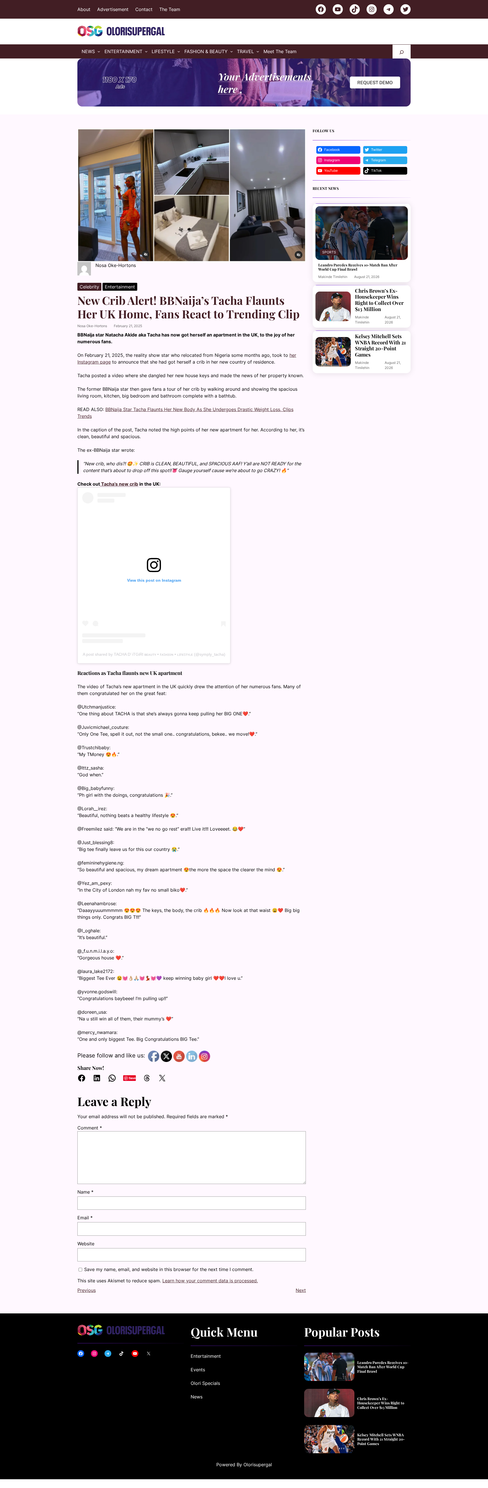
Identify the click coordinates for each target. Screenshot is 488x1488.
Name (85, 1192)
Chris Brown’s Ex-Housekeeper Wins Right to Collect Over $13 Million (379, 300)
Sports (329, 252)
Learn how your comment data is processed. (210, 1280)
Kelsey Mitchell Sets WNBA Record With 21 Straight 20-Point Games (380, 345)
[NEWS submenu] (98, 51)
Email (85, 1217)
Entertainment (120, 287)
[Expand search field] (402, 51)
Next (301, 1290)
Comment (89, 1128)
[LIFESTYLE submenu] (178, 51)
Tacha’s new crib (119, 484)
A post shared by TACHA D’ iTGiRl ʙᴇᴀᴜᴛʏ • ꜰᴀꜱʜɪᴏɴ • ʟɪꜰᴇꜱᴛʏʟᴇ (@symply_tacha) (154, 654)
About (83, 9)
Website (85, 1243)
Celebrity (89, 287)
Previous (86, 1290)
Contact (143, 9)
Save (132, 1078)
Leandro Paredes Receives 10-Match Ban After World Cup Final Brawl (357, 267)
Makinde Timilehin (332, 277)
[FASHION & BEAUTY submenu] (231, 51)
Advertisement (112, 9)
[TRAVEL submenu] (257, 51)
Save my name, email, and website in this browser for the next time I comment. (168, 1269)
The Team (169, 9)
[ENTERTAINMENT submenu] (146, 51)
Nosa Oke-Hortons (92, 326)
